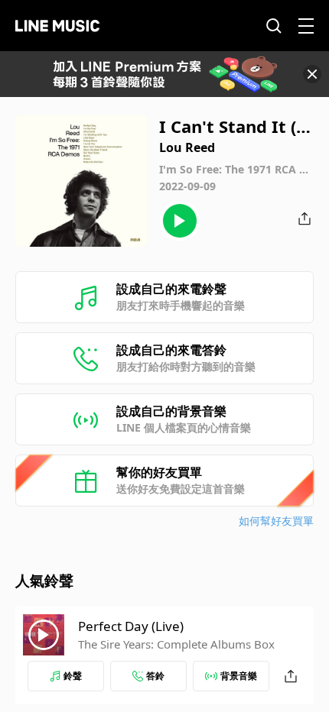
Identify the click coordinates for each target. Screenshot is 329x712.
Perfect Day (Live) (131, 626)
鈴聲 (73, 675)
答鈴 (155, 675)
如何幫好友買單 (276, 520)
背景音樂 (238, 675)
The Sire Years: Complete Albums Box (176, 644)
